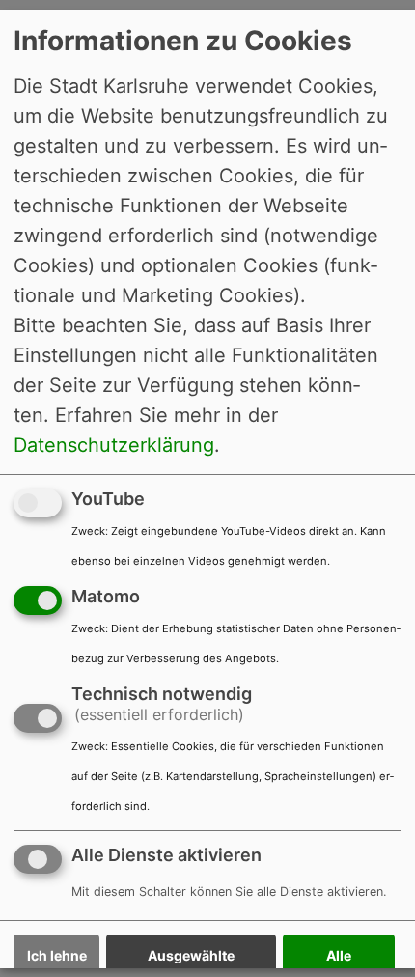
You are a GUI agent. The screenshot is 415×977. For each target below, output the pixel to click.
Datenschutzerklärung (114, 445)
